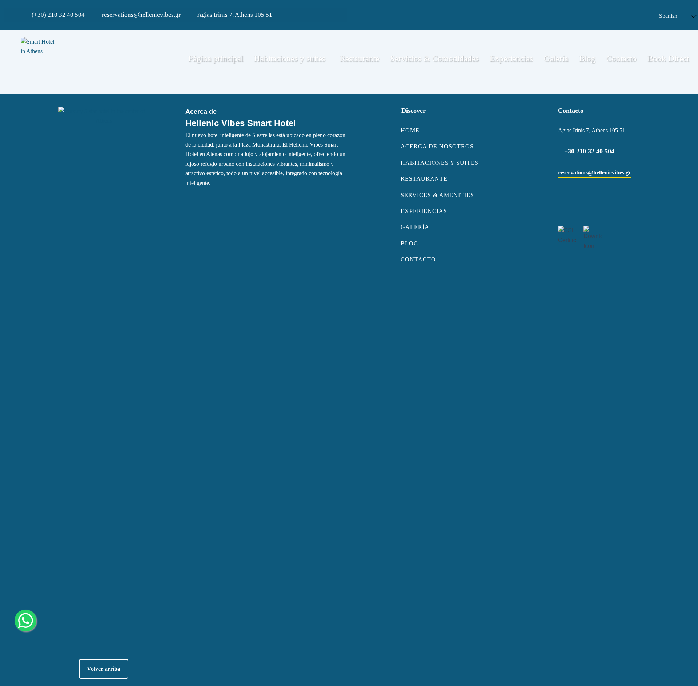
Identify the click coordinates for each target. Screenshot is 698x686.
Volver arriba (103, 669)
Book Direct (668, 58)
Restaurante (359, 58)
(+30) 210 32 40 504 (57, 14)
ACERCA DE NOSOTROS (437, 146)
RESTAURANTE (424, 179)
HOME (410, 130)
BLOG (409, 243)
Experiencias (511, 58)
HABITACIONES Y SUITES (439, 163)
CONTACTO (418, 259)
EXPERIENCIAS (424, 211)
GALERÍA (415, 227)
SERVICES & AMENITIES (437, 195)
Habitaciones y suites (289, 58)
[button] (291, 58)
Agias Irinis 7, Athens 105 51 (234, 14)
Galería (556, 58)
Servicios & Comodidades (434, 58)
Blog (587, 58)
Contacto (621, 58)
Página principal (215, 58)
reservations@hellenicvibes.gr (140, 14)
